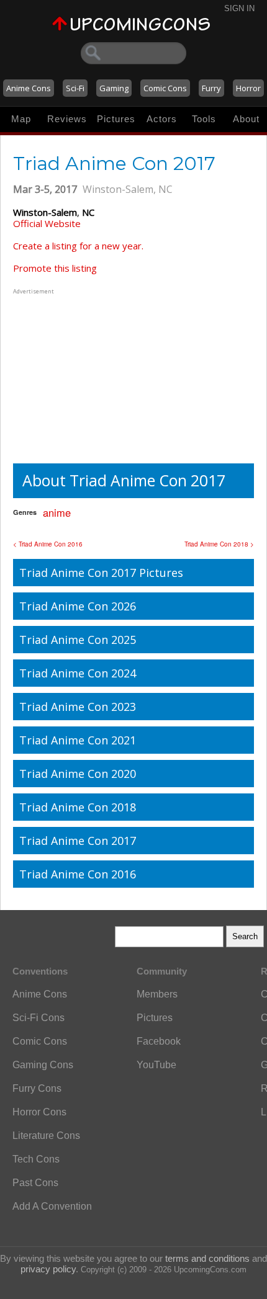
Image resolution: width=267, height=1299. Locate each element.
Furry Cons (36, 1088)
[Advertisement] (90, 374)
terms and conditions (207, 1258)
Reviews (67, 119)
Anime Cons (28, 88)
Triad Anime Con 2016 (77, 874)
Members (157, 994)
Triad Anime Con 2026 (77, 606)
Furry (211, 88)
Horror (248, 88)
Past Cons (35, 1182)
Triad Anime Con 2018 (77, 807)
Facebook (159, 1041)
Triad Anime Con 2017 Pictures (101, 572)
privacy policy (48, 1269)
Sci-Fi (75, 88)
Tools (204, 119)
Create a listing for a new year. (78, 245)
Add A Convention (52, 1206)
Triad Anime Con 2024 (77, 673)
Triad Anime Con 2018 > (219, 544)
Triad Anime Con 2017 (77, 840)
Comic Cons (165, 88)
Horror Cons (39, 1112)
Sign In (239, 8)
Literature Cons (46, 1135)
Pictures (116, 119)
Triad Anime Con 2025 (77, 639)
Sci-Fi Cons (38, 1017)
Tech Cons (36, 1159)
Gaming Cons (42, 1065)
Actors (162, 119)
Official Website (47, 223)
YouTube (156, 1065)
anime (57, 512)
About (246, 119)
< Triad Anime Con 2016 (48, 544)
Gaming (114, 88)
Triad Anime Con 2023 (77, 706)
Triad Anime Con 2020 (77, 773)
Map (21, 119)
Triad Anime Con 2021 (77, 740)
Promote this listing (55, 268)
